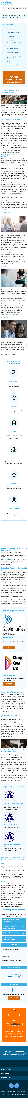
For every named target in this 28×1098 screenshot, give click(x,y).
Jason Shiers (5, 17)
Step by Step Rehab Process (14, 42)
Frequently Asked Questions (14, 64)
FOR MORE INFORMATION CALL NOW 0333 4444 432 (14, 79)
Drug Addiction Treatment (9, 953)
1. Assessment (11, 36)
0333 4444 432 (8, 559)
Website (9, 647)
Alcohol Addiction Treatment (10, 949)
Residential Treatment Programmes (11, 960)
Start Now (14, 998)
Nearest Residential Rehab (14, 46)
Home (3, 8)
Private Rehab (6, 956)
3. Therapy (10, 40)
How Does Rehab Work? (13, 30)
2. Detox (9, 38)
